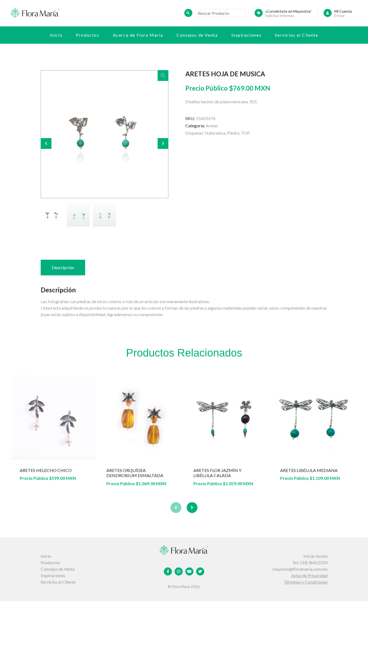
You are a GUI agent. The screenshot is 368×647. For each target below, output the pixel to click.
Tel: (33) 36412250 (310, 562)
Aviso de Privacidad (309, 575)
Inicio (56, 34)
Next (163, 143)
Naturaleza (215, 132)
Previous (46, 143)
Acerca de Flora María (138, 34)
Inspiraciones (246, 34)
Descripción (63, 267)
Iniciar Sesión (315, 556)
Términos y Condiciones (306, 581)
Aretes (212, 125)
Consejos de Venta (197, 34)
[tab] (63, 267)
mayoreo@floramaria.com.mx (300, 568)
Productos (87, 34)
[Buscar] (188, 13)
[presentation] (176, 507)
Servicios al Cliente (296, 34)
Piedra (233, 132)
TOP (245, 132)
